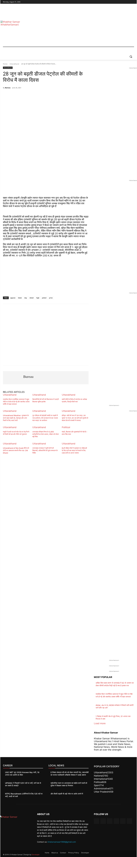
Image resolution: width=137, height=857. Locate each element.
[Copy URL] (52, 94)
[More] (58, 94)
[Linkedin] (109, 821)
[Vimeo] (128, 1)
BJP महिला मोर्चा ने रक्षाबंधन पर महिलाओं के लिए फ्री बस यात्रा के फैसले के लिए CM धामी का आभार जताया (74, 450)
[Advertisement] (84, 26)
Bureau (7, 88)
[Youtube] (132, 1)
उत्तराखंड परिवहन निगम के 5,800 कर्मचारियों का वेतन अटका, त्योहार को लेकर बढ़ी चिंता (45, 434)
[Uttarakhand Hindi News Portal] (17, 822)
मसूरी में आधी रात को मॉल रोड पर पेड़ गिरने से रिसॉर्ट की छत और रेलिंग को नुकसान (16, 433)
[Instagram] (121, 1)
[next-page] (4, 457)
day (25, 298)
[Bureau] (13, 377)
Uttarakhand (14, 64)
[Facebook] (117, 1)
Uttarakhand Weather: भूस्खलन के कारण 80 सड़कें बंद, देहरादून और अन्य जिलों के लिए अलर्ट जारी (16, 417)
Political (66, 427)
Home (5, 64)
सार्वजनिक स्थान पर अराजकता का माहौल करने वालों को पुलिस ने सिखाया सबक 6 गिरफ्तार (69, 784)
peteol (44, 298)
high (37, 298)
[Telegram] (27, 94)
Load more (100, 723)
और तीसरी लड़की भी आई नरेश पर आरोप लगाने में (67, 794)
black (20, 298)
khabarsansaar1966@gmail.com (62, 842)
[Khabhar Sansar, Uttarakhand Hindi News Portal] (18, 26)
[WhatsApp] (21, 94)
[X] (125, 1)
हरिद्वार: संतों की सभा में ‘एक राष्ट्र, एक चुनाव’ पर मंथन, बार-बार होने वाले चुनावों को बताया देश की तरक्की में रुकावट (75, 417)
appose (12, 298)
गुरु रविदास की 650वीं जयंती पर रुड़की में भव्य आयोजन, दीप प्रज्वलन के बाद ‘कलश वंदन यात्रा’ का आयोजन (45, 417)
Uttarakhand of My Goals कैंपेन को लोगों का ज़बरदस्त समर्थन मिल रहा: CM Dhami (16, 450)
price (51, 298)
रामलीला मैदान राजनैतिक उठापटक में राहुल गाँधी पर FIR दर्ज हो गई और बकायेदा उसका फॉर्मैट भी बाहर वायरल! (16, 401)
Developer (35, 855)
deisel (32, 298)
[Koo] (46, 94)
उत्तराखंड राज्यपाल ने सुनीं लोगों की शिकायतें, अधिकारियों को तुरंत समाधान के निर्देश (45, 450)
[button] (131, 56)
